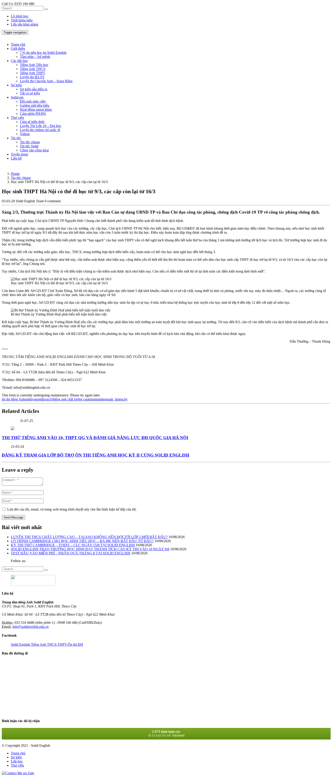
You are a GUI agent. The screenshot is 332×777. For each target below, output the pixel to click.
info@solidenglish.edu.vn (30, 627)
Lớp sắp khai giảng (24, 24)
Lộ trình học (19, 16)
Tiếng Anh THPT (32, 73)
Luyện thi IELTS (32, 77)
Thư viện (17, 118)
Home (15, 174)
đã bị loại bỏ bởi (166, 733)
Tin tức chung (30, 142)
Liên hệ (16, 158)
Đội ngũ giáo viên (33, 101)
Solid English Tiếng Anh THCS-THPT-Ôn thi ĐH (47, 644)
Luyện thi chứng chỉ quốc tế (40, 130)
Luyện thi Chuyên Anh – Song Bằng (46, 81)
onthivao (31, 399)
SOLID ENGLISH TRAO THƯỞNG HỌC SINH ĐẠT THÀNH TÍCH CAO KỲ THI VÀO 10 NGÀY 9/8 (90, 549)
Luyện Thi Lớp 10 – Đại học (40, 126)
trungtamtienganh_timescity (108, 399)
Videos (25, 134)
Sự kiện (16, 85)
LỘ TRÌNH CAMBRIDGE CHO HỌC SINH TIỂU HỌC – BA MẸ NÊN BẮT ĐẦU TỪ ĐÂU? (82, 541)
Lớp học (17, 761)
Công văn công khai (34, 150)
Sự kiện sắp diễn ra (33, 89)
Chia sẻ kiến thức (32, 122)
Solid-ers (17, 97)
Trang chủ (18, 44)
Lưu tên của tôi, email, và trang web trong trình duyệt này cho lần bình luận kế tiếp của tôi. (72, 509)
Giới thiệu (18, 48)
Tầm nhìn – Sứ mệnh (35, 57)
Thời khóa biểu (22, 20)
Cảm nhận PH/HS (33, 113)
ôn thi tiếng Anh (13, 399)
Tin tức (16, 138)
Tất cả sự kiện (30, 93)
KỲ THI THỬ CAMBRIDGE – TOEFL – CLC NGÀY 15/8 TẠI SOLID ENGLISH (73, 545)
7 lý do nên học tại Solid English (43, 52)
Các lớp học (19, 61)
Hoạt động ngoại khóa (36, 109)
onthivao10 (45, 399)
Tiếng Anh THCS (32, 69)
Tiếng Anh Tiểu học (34, 65)
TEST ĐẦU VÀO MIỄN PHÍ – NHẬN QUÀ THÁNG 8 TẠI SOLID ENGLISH (70, 553)
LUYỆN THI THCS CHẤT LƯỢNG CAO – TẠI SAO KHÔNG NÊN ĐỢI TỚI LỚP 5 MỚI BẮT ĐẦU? (89, 537)
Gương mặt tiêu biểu (34, 105)
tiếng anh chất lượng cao (70, 399)
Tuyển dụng (19, 154)
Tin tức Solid (29, 146)
